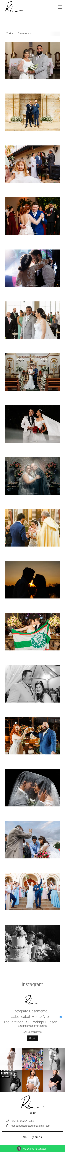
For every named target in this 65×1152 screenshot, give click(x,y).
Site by (27, 1137)
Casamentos (25, 33)
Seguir (32, 1038)
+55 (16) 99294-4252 (22, 1120)
